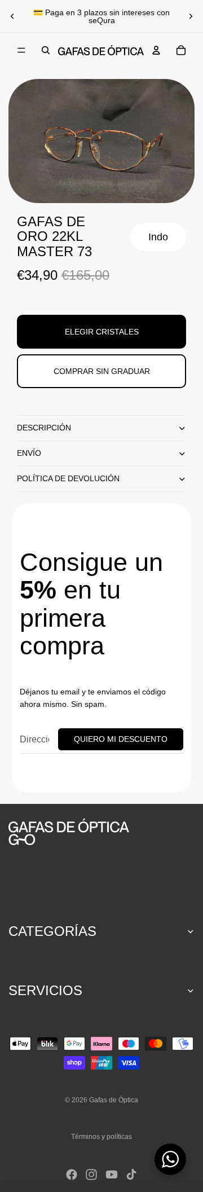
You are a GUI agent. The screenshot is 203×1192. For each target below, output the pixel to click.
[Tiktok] (131, 1174)
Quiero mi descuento (120, 739)
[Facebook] (71, 1174)
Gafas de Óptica (113, 1100)
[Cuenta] (156, 50)
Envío (29, 453)
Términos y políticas (101, 1137)
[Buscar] (45, 50)
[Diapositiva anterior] (12, 16)
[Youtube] (111, 1174)
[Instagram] (91, 1174)
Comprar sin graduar (102, 371)
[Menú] (21, 50)
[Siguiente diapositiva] (190, 16)
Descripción (44, 427)
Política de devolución (68, 478)
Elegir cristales (102, 331)
